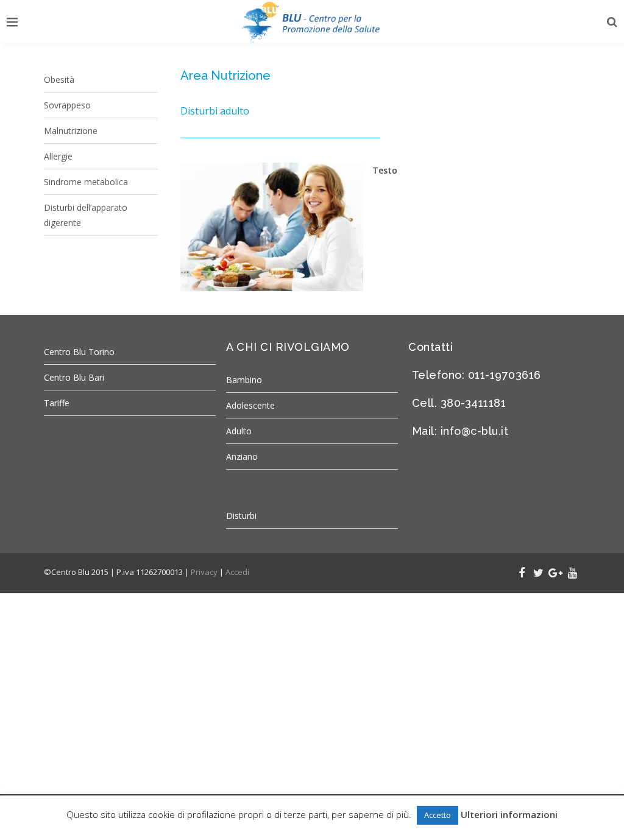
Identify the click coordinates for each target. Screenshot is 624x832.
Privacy (204, 571)
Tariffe (56, 403)
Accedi (237, 571)
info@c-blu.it (475, 431)
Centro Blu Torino (79, 352)
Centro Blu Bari (74, 377)
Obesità (59, 79)
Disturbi (241, 515)
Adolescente (250, 405)
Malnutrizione (71, 130)
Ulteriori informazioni (509, 814)
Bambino (244, 380)
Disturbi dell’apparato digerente (85, 215)
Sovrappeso (67, 105)
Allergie (58, 156)
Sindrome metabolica (86, 182)
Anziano (242, 456)
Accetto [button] (437, 814)
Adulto (239, 431)
